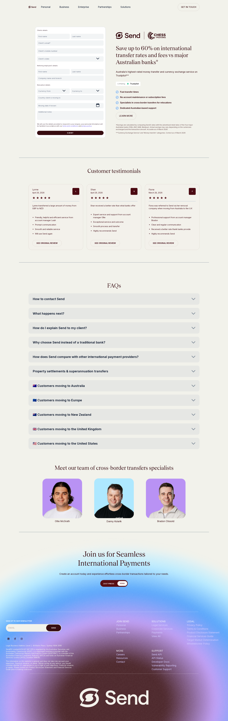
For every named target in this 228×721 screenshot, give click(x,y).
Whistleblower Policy (198, 643)
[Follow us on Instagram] (21, 638)
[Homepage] (32, 7)
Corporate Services (162, 628)
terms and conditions (70, 126)
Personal (45, 7)
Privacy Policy (194, 625)
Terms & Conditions (197, 628)
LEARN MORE (126, 115)
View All (156, 636)
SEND (122, 583)
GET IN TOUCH (188, 7)
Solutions (125, 7)
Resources (122, 658)
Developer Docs (160, 661)
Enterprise (83, 7)
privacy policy (87, 126)
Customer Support (162, 669)
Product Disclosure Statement (203, 632)
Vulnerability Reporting (164, 665)
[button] (114, 299)
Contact (120, 661)
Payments (157, 632)
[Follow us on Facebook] (15, 638)
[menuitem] (46, 7)
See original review (47, 243)
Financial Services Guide (200, 636)
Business (64, 7)
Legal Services (160, 625)
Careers (120, 654)
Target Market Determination (202, 640)
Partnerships (104, 7)
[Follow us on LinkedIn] (8, 638)
